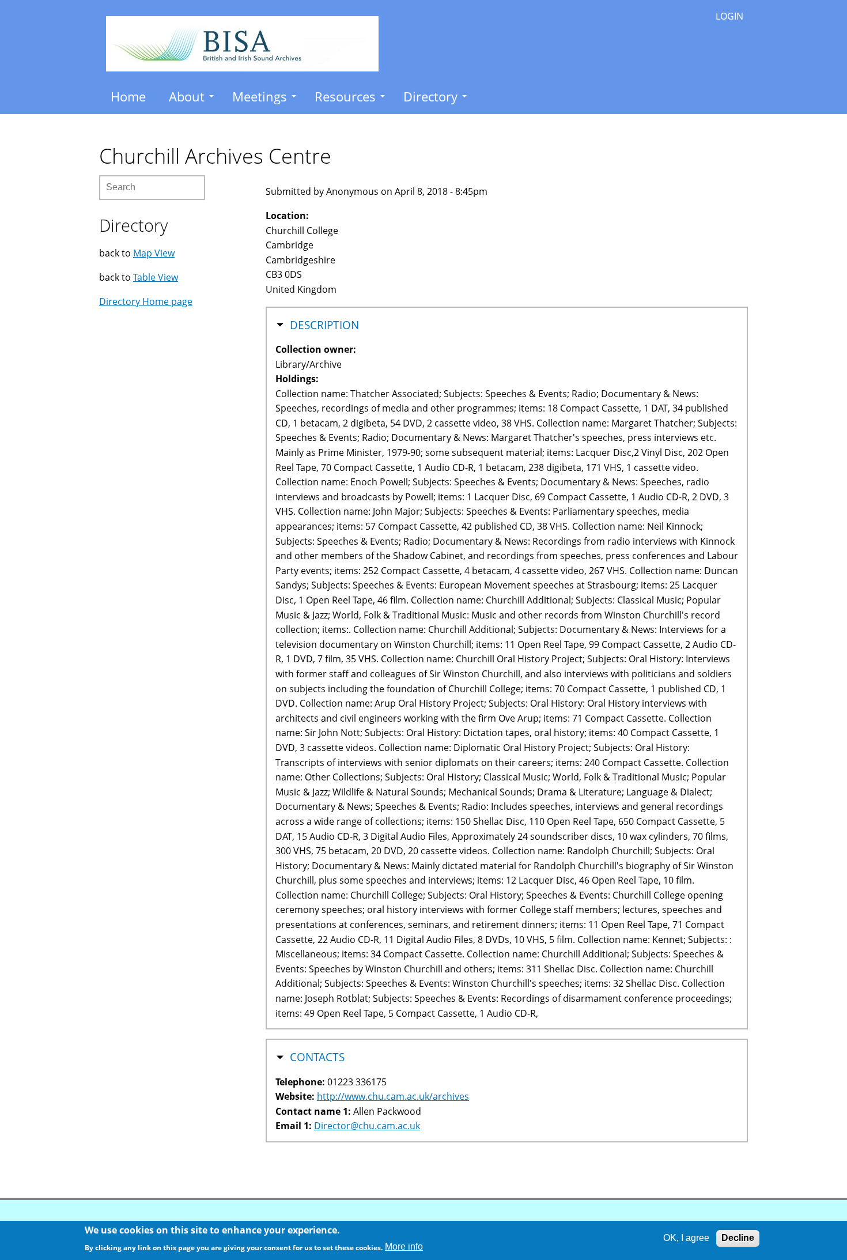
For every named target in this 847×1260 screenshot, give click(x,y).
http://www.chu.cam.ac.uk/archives (393, 1096)
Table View (155, 277)
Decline (737, 1238)
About (187, 96)
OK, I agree (686, 1238)
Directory (430, 96)
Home (128, 96)
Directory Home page (145, 301)
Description (324, 325)
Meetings (259, 96)
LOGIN (729, 16)
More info (404, 1246)
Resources (345, 96)
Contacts (317, 1057)
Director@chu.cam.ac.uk (367, 1125)
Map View (154, 253)
